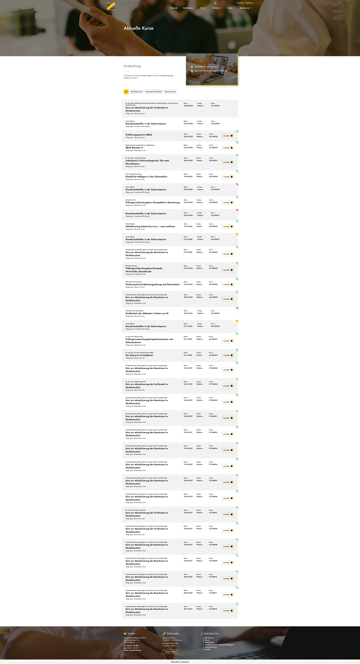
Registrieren (249, 3)
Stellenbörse (209, 642)
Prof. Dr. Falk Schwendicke (133, 174)
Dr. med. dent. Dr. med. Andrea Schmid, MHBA (139, 353)
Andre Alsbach (130, 121)
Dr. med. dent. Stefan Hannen (134, 337)
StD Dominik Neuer (131, 266)
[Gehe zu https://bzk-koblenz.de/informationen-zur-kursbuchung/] (212, 67)
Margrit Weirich (141, 145)
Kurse (207, 640)
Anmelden (240, 3)
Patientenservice (211, 647)
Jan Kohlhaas (139, 311)
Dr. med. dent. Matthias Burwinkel (136, 103)
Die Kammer (209, 638)
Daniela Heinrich (131, 145)
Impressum (185, 662)
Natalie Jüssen (150, 145)
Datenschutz (175, 662)
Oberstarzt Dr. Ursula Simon (134, 282)
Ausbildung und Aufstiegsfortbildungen (219, 645)
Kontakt (207, 649)
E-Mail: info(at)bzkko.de (132, 650)
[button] (215, 3)
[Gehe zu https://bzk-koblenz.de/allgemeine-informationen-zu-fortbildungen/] (212, 71)
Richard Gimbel (130, 224)
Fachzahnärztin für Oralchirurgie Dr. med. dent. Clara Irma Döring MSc (152, 104)
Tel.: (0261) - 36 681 (131, 646)
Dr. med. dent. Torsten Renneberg (136, 158)
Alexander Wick (130, 311)
